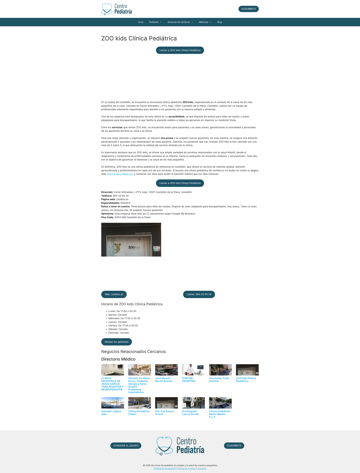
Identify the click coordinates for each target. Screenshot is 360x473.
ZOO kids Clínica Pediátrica (246, 380)
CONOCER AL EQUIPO (126, 445)
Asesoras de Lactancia (179, 22)
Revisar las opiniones (117, 341)
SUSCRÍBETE (248, 8)
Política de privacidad (164, 468)
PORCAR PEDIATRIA (188, 380)
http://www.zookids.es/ (120, 174)
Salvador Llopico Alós (111, 413)
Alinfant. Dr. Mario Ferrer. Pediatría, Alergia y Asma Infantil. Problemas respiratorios (139, 385)
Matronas (203, 22)
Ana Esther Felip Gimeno (219, 380)
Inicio (140, 22)
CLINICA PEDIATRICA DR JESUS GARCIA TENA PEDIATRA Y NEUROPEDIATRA (112, 384)
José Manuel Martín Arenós (164, 380)
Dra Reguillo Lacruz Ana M (190, 413)
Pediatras (153, 22)
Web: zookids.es (114, 294)
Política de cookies (186, 468)
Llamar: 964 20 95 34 (199, 294)
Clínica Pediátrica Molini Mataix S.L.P (219, 414)
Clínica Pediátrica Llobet (138, 413)
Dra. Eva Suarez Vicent (164, 413)
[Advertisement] (180, 77)
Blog (219, 22)
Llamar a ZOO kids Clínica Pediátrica (180, 50)
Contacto (201, 468)
